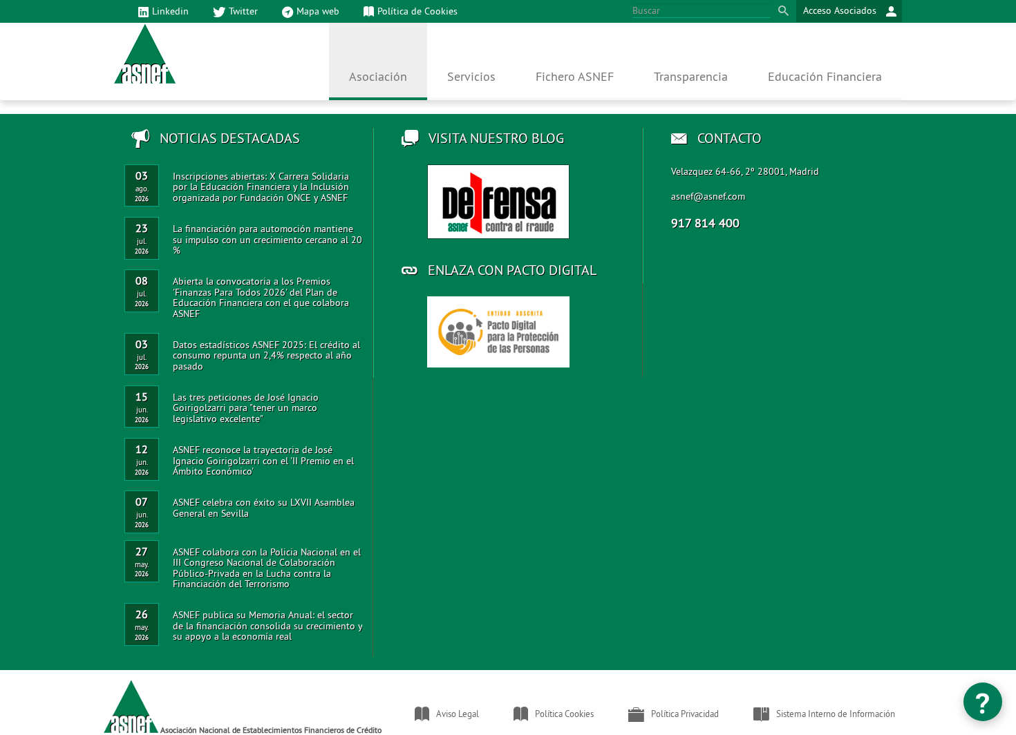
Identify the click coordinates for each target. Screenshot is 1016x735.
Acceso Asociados (841, 10)
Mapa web (318, 11)
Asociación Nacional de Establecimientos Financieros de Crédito (270, 729)
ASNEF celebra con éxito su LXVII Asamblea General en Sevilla (264, 507)
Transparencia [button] (691, 76)
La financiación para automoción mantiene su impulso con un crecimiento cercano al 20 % (267, 239)
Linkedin (170, 11)
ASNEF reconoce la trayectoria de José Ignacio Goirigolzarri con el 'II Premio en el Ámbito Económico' (263, 460)
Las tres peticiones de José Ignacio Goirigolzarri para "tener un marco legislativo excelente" (246, 408)
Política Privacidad (685, 713)
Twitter (243, 11)
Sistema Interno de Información (835, 713)
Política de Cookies (417, 11)
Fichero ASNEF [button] (575, 76)
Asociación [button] (378, 76)
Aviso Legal (457, 713)
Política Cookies (564, 713)
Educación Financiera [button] (825, 76)
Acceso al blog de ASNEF (498, 201)
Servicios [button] (471, 76)
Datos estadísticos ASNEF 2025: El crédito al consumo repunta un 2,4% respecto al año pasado (266, 355)
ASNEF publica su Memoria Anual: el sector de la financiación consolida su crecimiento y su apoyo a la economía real (267, 625)
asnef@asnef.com (708, 196)
